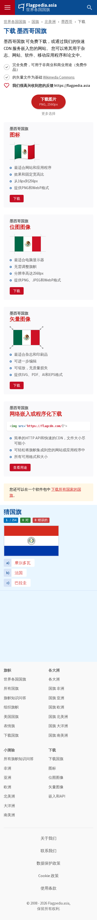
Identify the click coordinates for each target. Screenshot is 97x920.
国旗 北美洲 (58, 717)
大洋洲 (9, 806)
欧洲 (7, 787)
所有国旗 (11, 688)
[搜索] (89, 7)
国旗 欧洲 (56, 707)
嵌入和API (56, 796)
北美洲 (50, 21)
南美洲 (9, 815)
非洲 (7, 768)
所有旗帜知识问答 (19, 759)
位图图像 (20, 225)
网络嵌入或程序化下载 (36, 411)
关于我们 (48, 838)
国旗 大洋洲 (58, 726)
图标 (19, 132)
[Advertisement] (48, 626)
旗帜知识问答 (15, 698)
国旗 (35, 21)
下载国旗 (11, 735)
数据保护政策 (48, 863)
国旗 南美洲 (58, 735)
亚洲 (7, 778)
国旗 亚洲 (56, 698)
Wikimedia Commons (59, 77)
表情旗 (9, 726)
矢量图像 (20, 317)
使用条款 (48, 888)
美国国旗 (11, 717)
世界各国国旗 (38, 10)
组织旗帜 (11, 707)
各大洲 (54, 679)
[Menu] (7, 7)
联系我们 (48, 851)
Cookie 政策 (48, 876)
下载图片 (48, 102)
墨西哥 (66, 21)
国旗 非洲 (56, 688)
